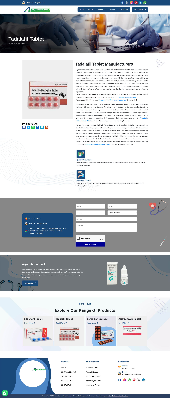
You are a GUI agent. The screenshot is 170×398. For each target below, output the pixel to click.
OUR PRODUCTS (67, 376)
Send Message (90, 244)
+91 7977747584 (34, 218)
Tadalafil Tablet (92, 372)
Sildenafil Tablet (92, 368)
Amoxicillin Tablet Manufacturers (97, 144)
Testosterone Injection (127, 97)
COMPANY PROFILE (68, 372)
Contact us (123, 10)
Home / (11, 44)
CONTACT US (66, 385)
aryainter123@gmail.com (35, 2)
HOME (82, 10)
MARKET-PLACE (67, 381)
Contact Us (29, 283)
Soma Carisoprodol (93, 376)
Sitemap (112, 10)
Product (101, 10)
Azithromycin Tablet (93, 381)
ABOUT (90, 10)
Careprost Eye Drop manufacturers (112, 100)
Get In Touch (138, 10)
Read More (29, 323)
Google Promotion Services (118, 396)
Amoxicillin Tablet (93, 385)
